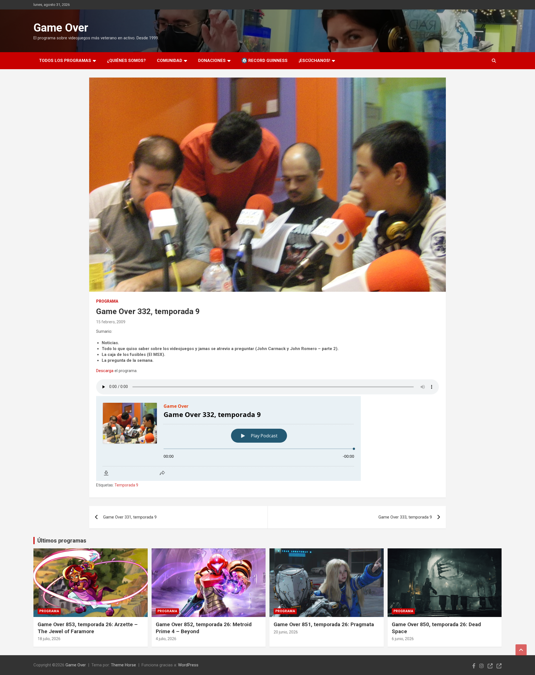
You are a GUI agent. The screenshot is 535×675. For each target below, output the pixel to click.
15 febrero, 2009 (110, 322)
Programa (107, 301)
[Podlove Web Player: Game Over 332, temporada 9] (267, 438)
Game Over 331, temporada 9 (130, 517)
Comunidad (169, 60)
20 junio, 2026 (286, 632)
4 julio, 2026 (166, 639)
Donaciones (212, 60)
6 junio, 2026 (403, 639)
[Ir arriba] (521, 649)
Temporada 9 (126, 485)
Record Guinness (267, 60)
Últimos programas (61, 540)
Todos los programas (65, 60)
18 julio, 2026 (49, 639)
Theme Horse (123, 664)
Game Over (60, 27)
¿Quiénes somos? (126, 60)
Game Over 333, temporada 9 (405, 517)
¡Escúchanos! (314, 60)
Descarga (104, 370)
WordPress (188, 664)
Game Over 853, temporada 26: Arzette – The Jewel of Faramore (88, 628)
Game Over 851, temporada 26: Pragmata (324, 624)
